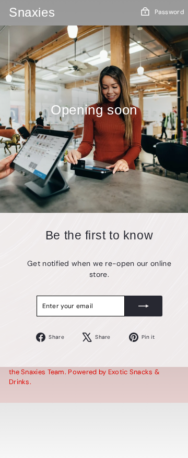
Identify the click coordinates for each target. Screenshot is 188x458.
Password (169, 12)
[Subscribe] (143, 306)
